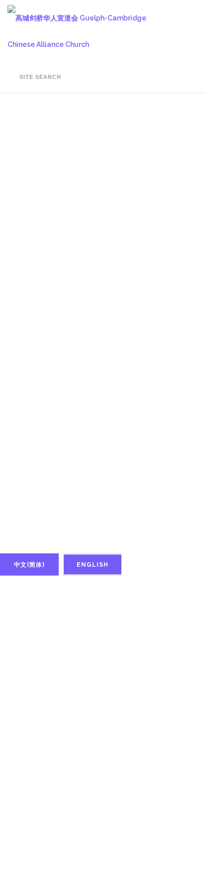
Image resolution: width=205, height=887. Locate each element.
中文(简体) (29, 564)
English (92, 564)
